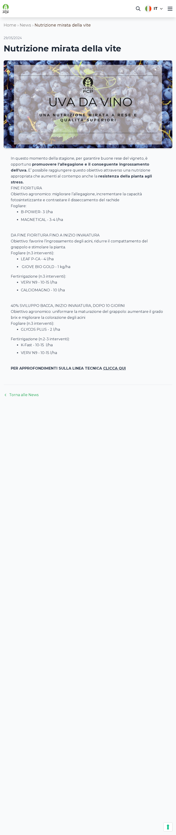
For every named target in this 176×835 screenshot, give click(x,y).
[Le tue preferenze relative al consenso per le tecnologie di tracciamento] (168, 827)
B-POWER (30, 212)
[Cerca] (138, 8)
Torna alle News (23, 395)
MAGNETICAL (33, 219)
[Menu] (170, 8)
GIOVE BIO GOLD (38, 267)
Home (10, 25)
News (25, 25)
